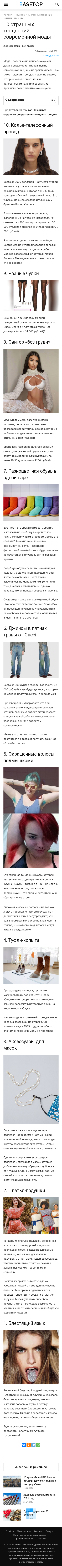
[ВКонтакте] (24, 1445)
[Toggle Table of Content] (51, 100)
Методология (51, 55)
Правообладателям (24, 1538)
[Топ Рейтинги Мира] (31, 4)
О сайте (10, 1531)
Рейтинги (8, 14)
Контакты (42, 1538)
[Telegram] (33, 1445)
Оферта (50, 1531)
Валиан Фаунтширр (23, 45)
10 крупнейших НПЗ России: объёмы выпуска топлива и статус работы (39, 1481)
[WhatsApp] (38, 1445)
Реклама (38, 1531)
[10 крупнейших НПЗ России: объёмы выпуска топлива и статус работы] (12, 1481)
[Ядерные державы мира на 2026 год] (12, 1499)
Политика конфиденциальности (29, 1534)
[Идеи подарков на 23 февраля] (12, 1515)
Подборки (20, 14)
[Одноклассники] (29, 1445)
